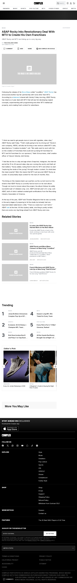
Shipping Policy (43, 497)
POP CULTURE (33, 8)
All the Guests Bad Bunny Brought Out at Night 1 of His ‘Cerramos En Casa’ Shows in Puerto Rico (47, 336)
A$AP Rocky (48, 92)
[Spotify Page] (37, 446)
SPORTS (23, 8)
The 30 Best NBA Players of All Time (51, 520)
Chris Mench (34, 280)
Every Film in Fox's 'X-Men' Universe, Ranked (46, 326)
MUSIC (15, 8)
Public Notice (45, 560)
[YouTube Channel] (22, 446)
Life (39, 468)
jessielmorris (34, 239)
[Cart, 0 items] (74, 3)
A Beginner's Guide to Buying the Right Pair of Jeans (42, 387)
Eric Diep (32, 260)
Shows (40, 474)
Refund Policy (43, 500)
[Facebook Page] (3, 446)
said (8, 207)
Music (4, 28)
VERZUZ (65, 8)
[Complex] (38, 3)
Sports (10, 322)
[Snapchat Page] (27, 446)
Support (41, 494)
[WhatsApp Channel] (13, 446)
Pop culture (42, 462)
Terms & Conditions (10, 556)
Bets (38, 310)
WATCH (73, 8)
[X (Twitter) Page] (8, 446)
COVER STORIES (54, 8)
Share (30, 48)
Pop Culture (41, 322)
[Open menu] (4, 3)
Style (31, 384)
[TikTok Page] (32, 446)
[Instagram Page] (17, 446)
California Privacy (10, 560)
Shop (40, 488)
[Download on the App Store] (10, 428)
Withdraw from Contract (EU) (49, 503)
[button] (38, 548)
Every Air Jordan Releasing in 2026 (14, 386)
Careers (41, 510)
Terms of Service (45, 540)
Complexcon (43, 478)
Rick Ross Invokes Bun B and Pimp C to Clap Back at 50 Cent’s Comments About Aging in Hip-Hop (18, 336)
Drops (40, 491)
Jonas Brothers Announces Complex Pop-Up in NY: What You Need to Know (17, 315)
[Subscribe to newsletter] (50, 533)
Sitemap (42, 564)
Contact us (42, 513)
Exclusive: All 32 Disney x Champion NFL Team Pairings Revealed (17, 326)
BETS (43, 8)
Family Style (42, 481)
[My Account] (71, 3)
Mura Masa (26, 92)
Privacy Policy (32, 540)
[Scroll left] (3, 366)
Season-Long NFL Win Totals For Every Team (45, 315)
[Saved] (67, 3)
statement (16, 97)
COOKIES (4, 567)
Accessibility (7, 564)
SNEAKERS (6, 8)
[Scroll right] (54, 366)
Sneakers (6, 384)
